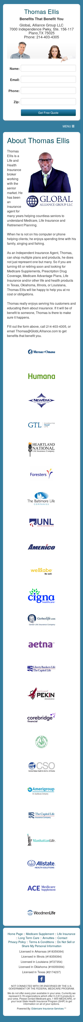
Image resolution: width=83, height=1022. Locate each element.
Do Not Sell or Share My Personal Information (48, 944)
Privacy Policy (17, 942)
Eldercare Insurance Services (47, 1008)
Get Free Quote (48, 113)
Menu (69, 127)
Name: (15, 68)
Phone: (14, 91)
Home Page (15, 934)
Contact (62, 938)
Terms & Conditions (41, 942)
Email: (15, 80)
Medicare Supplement (40, 934)
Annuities (48, 938)
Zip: (17, 102)
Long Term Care (28, 938)
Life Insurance (66, 934)
